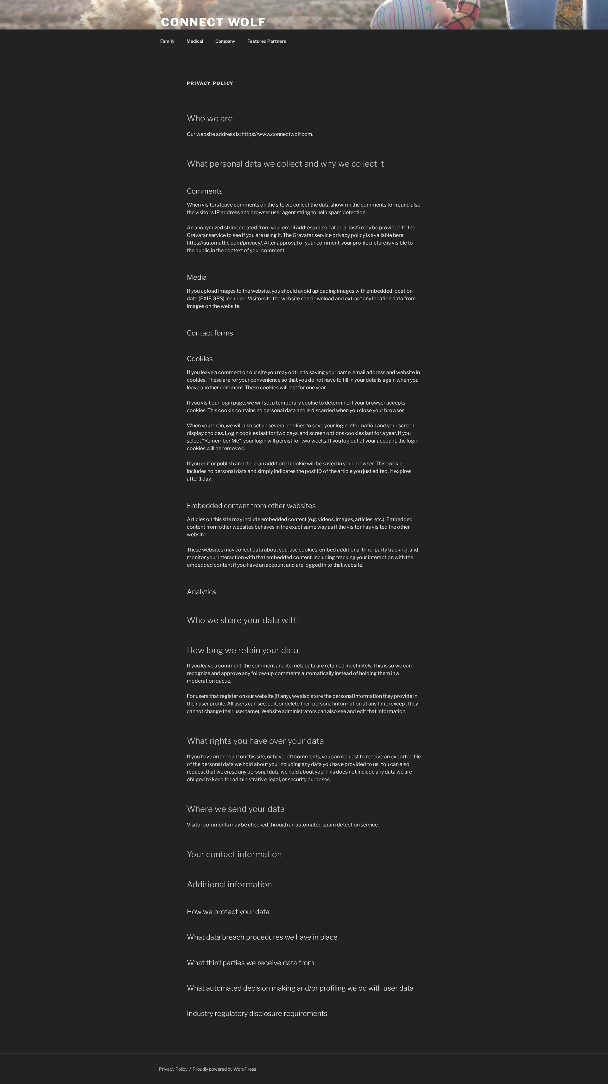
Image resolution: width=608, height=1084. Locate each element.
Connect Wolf (214, 22)
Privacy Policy (173, 1069)
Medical (195, 41)
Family (167, 41)
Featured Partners (266, 41)
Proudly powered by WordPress (224, 1069)
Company (225, 41)
